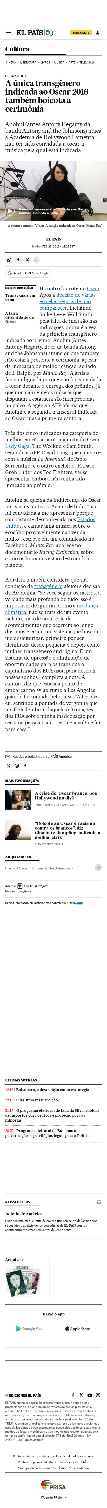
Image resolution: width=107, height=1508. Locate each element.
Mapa (52, 1462)
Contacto (19, 1456)
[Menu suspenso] (9, 33)
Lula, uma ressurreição (37, 1100)
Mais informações (17, 891)
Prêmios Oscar (16, 868)
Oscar (93, 288)
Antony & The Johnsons (51, 868)
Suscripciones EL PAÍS (73, 1462)
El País (53, 239)
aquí (79, 903)
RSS (54, 1468)
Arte (72, 62)
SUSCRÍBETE (81, 32)
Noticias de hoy (79, 1468)
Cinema (11, 62)
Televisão (86, 62)
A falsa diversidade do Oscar (19, 318)
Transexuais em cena (20, 298)
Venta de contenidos (40, 1456)
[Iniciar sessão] (97, 33)
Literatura (28, 62)
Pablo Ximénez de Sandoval (55, 805)
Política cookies (82, 1456)
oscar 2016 (14, 76)
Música (59, 62)
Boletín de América (24, 1214)
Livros (45, 62)
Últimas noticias (21, 1080)
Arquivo (13, 1260)
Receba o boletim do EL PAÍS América (42, 756)
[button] (53, 191)
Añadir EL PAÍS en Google (31, 273)
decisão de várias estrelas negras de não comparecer (67, 301)
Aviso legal (62, 1456)
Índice (63, 1468)
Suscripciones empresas (34, 1468)
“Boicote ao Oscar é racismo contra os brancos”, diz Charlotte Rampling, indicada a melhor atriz (68, 831)
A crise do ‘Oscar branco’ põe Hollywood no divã (66, 796)
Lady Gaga (17, 446)
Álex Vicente (44, 844)
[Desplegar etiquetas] (98, 867)
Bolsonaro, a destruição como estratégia (52, 1089)
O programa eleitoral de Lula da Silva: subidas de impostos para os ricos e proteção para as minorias (52, 1115)
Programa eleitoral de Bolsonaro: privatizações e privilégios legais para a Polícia (47, 1133)
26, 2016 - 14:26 (58, 246)
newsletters (17, 1202)
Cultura (17, 49)
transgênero (48, 586)
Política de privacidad (32, 1462)
